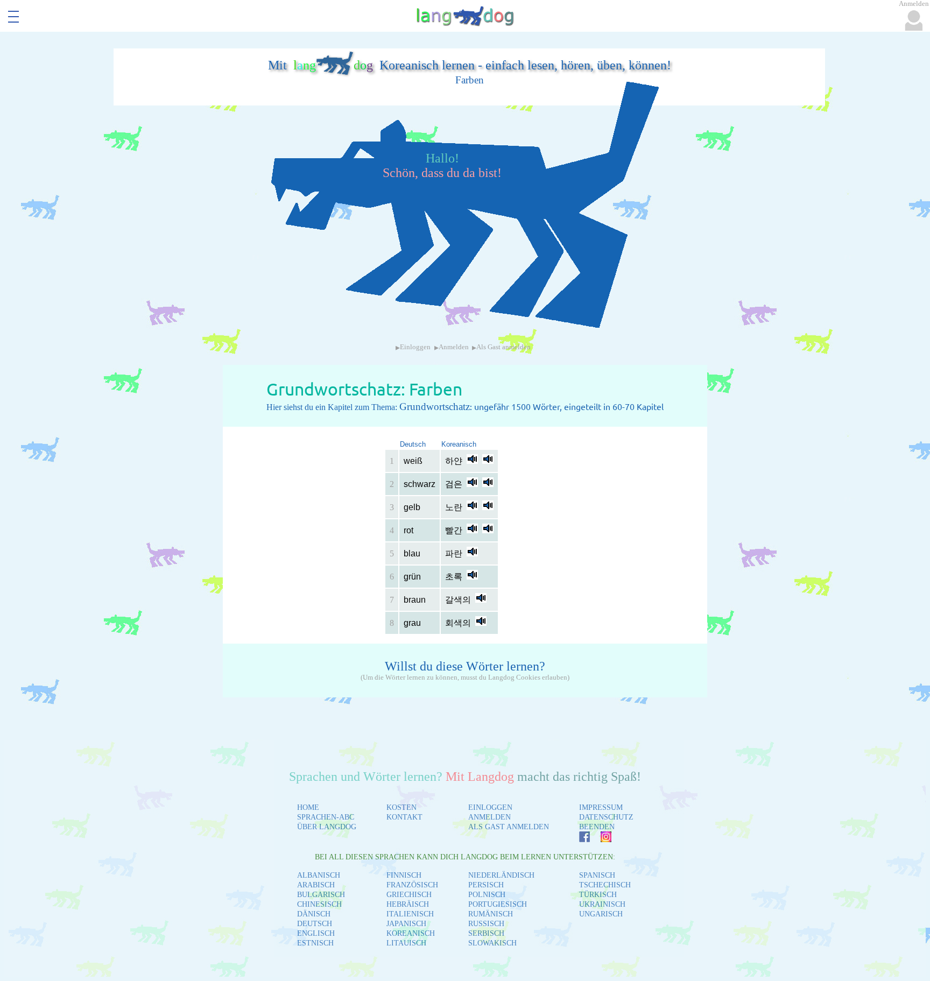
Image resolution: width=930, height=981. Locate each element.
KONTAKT (404, 817)
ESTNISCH (315, 943)
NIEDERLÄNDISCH (501, 875)
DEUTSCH (314, 924)
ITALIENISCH (410, 914)
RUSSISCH (486, 924)
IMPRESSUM (601, 807)
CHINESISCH (319, 904)
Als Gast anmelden (503, 347)
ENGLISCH (316, 933)
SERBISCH (486, 933)
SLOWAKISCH (492, 943)
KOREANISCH (410, 933)
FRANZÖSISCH (412, 885)
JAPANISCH (406, 924)
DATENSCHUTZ (606, 817)
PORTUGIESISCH (497, 904)
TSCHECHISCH (605, 885)
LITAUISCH (406, 943)
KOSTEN (401, 807)
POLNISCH (486, 895)
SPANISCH (597, 875)
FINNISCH (403, 875)
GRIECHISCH (409, 895)
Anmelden (454, 347)
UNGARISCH (601, 914)
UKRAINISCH (602, 904)
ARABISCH (316, 885)
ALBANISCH (318, 875)
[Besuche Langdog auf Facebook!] (579, 839)
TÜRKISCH (598, 895)
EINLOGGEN (490, 807)
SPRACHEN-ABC (325, 817)
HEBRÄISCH (407, 904)
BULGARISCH (321, 895)
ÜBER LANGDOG (326, 827)
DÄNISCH (313, 914)
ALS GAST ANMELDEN (508, 827)
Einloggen (415, 347)
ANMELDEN (489, 817)
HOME (308, 807)
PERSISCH (486, 885)
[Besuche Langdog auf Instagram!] (600, 839)
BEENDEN (597, 827)
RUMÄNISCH (490, 914)
